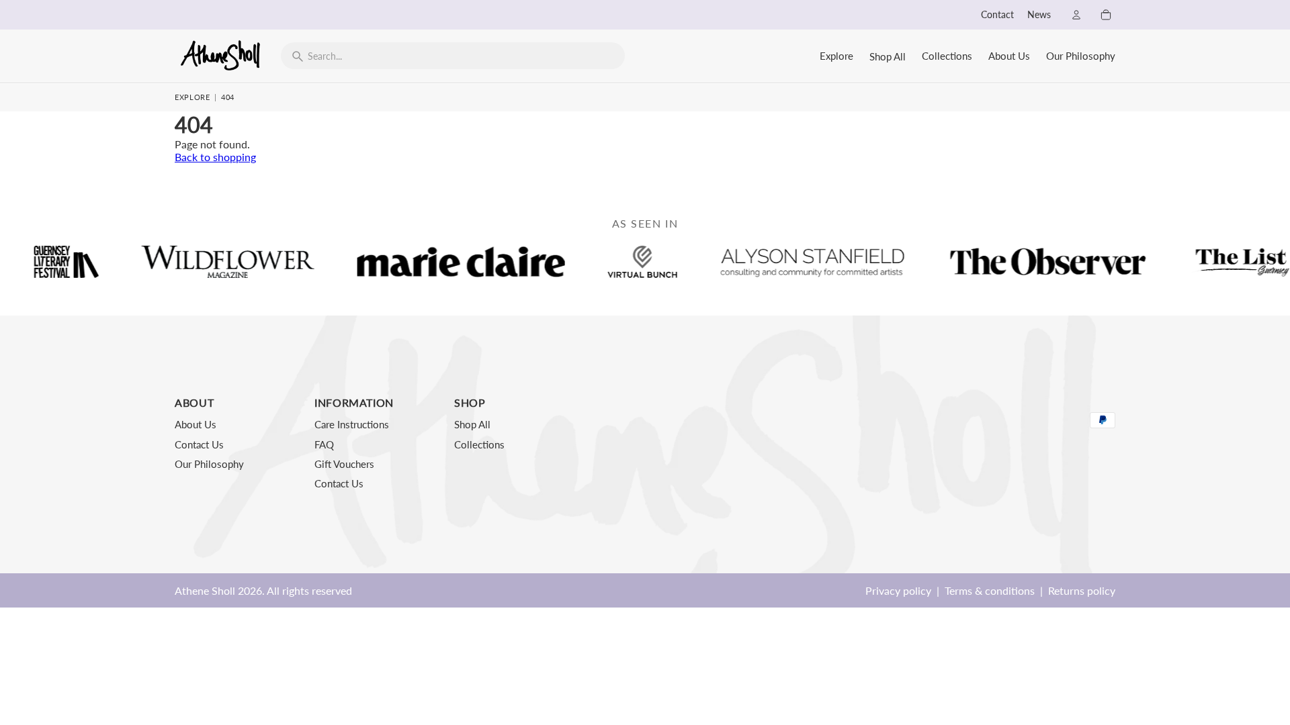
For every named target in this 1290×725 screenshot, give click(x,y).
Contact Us (199, 444)
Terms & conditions (990, 590)
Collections (947, 56)
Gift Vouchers (344, 464)
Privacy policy (898, 590)
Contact (997, 14)
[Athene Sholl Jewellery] (221, 55)
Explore (836, 56)
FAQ (324, 444)
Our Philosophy (1080, 56)
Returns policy (1081, 590)
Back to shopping (215, 156)
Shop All (887, 56)
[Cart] (1105, 14)
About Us (1009, 56)
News (1039, 14)
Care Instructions (351, 424)
